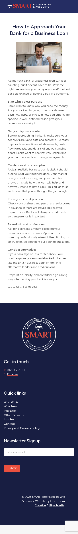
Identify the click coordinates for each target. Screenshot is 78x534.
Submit (12, 468)
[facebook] (5, 381)
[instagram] (11, 381)
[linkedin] (17, 381)
